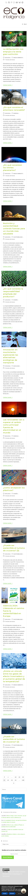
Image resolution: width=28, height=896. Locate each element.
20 (23, 777)
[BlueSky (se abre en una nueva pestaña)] (19, 2)
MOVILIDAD (17, 366)
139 (23, 780)
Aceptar (4, 893)
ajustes (20, 890)
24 (15, 780)
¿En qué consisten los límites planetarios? (12, 167)
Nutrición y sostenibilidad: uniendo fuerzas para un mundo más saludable (14, 228)
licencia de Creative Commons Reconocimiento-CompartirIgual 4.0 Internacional (14, 874)
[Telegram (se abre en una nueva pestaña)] (22, 2)
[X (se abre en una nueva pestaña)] (6, 2)
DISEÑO (16, 300)
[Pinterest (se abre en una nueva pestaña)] (11, 2)
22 (8, 780)
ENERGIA (16, 113)
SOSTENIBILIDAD (18, 237)
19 (19, 777)
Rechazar (12, 893)
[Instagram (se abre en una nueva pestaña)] (14, 2)
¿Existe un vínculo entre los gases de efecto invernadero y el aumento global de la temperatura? (14, 676)
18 (15, 777)
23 (12, 780)
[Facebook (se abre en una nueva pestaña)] (9, 2)
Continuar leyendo (7, 85)
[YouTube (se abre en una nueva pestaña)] (16, 2)
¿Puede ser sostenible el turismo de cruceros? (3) (14, 548)
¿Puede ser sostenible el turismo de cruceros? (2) (14, 739)
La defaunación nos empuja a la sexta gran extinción (13, 51)
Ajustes (19, 893)
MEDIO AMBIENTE (18, 57)
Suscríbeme (7, 857)
